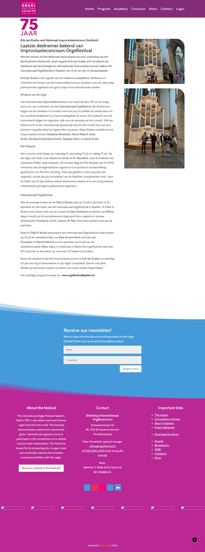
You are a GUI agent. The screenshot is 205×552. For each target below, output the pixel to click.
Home (89, 9)
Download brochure (167, 434)
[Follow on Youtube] (110, 487)
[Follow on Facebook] (87, 487)
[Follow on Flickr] (102, 487)
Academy (121, 9)
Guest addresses (165, 427)
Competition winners (167, 419)
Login (180, 9)
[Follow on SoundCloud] (118, 487)
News (153, 9)
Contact (167, 9)
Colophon (161, 453)
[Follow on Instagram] (95, 487)
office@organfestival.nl (102, 446)
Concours (138, 9)
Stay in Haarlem (164, 423)
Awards (159, 441)
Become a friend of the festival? (41, 468)
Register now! (130, 368)
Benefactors (162, 445)
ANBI (158, 449)
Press (158, 458)
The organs (161, 415)
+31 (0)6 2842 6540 (93, 450)
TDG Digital (105, 545)
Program (104, 9)
